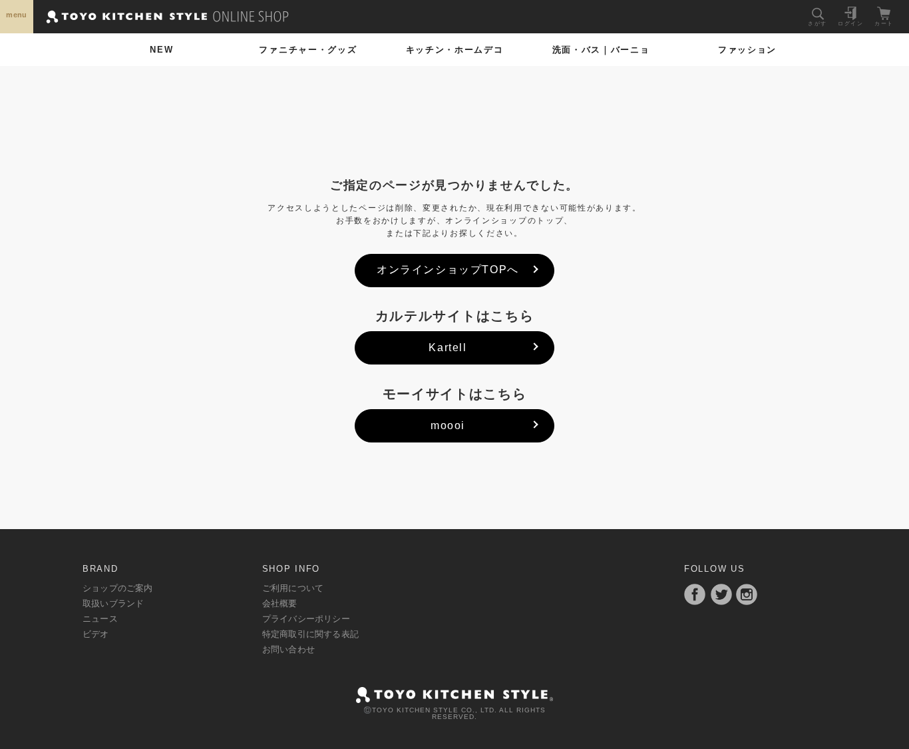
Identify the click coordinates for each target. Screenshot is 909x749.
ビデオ (96, 634)
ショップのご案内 (118, 588)
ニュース (100, 619)
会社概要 (279, 603)
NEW (161, 50)
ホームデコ (455, 50)
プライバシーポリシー (306, 619)
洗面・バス (601, 50)
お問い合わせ (288, 649)
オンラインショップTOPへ (448, 269)
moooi (448, 425)
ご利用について (292, 588)
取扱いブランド (113, 603)
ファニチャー (308, 50)
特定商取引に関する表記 (310, 634)
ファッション (747, 50)
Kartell (447, 347)
